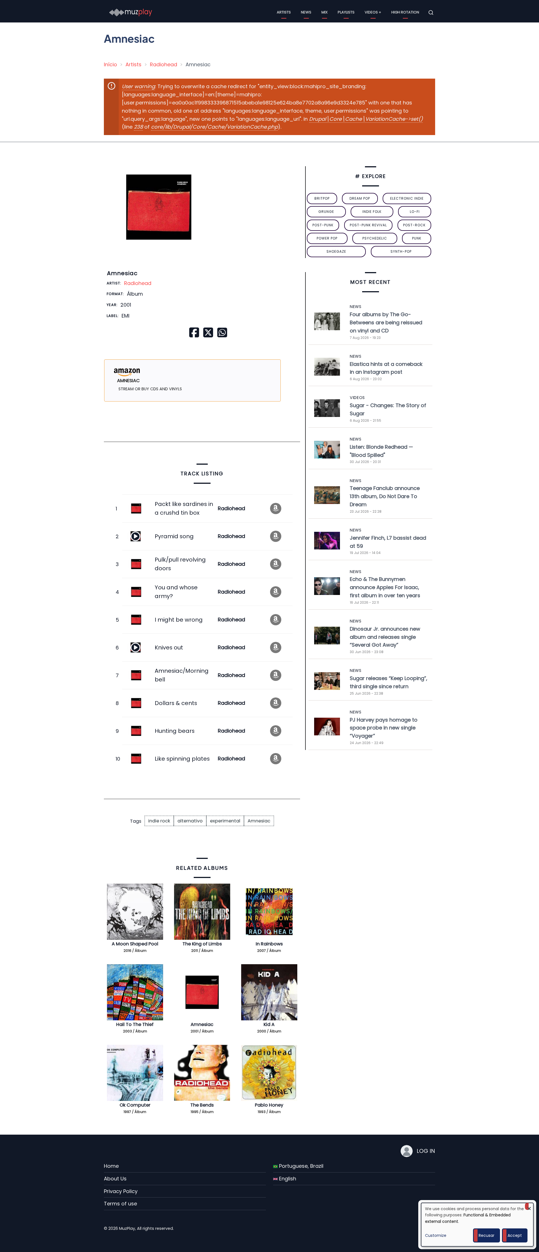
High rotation (405, 12)
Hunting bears (175, 731)
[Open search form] (431, 12)
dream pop (360, 198)
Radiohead (163, 64)
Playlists (346, 12)
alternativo (190, 821)
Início (110, 64)
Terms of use (120, 1203)
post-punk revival (368, 225)
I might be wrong (179, 620)
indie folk (372, 211)
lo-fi (415, 211)
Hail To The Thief (135, 1024)
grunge (326, 211)
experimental (225, 821)
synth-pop (401, 251)
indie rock (159, 821)
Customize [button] (435, 1235)
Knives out (169, 647)
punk (416, 238)
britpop (322, 198)
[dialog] (477, 1224)
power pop (327, 238)
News (306, 12)
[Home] (131, 12)
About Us (115, 1178)
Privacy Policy (121, 1191)
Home (111, 1165)
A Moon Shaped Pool (135, 944)
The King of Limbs (202, 944)
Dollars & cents (176, 703)
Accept (515, 1235)
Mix (324, 12)
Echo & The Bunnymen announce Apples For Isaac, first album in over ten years (385, 587)
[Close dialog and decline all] (529, 1206)
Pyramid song (174, 536)
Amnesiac (259, 821)
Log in (426, 1151)
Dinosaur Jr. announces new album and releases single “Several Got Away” (385, 637)
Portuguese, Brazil (300, 1165)
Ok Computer (135, 1105)
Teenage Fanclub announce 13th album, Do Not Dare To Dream (385, 496)
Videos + (373, 12)
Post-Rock (414, 225)
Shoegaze (336, 251)
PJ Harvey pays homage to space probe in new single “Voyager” (383, 728)
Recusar (486, 1235)
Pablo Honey (269, 1105)
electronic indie (407, 198)
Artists (284, 12)
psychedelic (374, 238)
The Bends (202, 1105)
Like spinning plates (182, 759)
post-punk (323, 225)
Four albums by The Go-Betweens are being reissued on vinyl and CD (386, 322)
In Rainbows (269, 944)
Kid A (269, 1024)
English (287, 1178)
